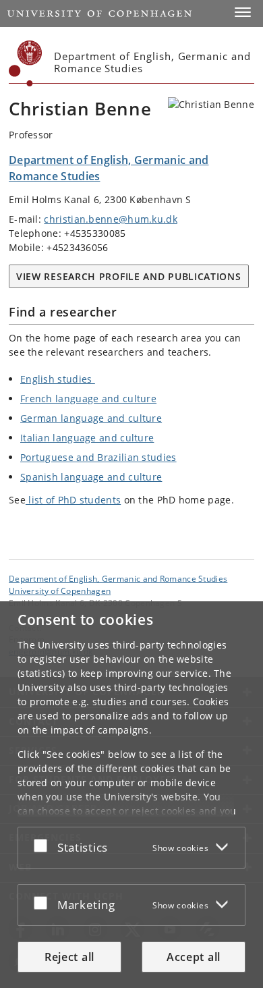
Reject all (69, 957)
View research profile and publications (128, 276)
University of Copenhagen (60, 590)
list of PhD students (73, 499)
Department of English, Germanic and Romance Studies (118, 578)
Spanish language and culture (91, 476)
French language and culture (88, 398)
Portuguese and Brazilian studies (98, 457)
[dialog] (131, 794)
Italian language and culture (87, 437)
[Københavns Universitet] (25, 63)
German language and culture (91, 418)
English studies (57, 379)
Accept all (194, 957)
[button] (242, 12)
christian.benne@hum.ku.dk (110, 219)
